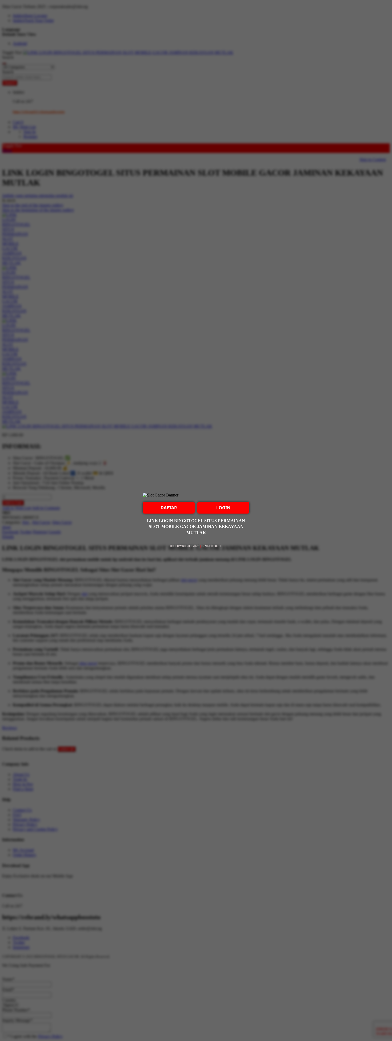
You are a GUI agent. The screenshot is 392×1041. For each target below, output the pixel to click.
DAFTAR (169, 508)
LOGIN (223, 508)
